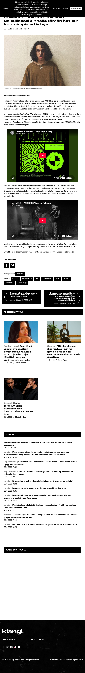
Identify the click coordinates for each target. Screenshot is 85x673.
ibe (37, 278)
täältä (71, 252)
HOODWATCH (27, 278)
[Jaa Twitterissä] (12, 265)
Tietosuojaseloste (74, 660)
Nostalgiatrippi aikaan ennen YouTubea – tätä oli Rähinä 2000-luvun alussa (23, 296)
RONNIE (66, 278)
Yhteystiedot (37, 640)
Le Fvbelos (47, 278)
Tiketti (35, 252)
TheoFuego (22, 283)
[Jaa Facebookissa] (6, 265)
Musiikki (20, 273)
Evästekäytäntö (57, 660)
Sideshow (9, 283)
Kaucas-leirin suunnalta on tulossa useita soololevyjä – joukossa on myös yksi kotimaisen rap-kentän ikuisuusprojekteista (62, 298)
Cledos (15, 278)
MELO (57, 278)
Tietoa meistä (8, 640)
